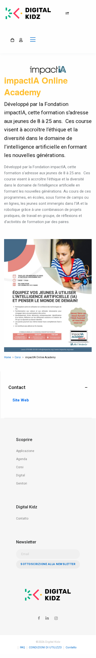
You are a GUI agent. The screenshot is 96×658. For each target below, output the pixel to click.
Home (7, 357)
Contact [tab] (17, 387)
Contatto (22, 518)
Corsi (18, 357)
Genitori (21, 483)
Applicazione (25, 451)
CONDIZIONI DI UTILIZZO (45, 647)
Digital (20, 475)
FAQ (22, 647)
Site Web (21, 400)
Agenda (21, 459)
